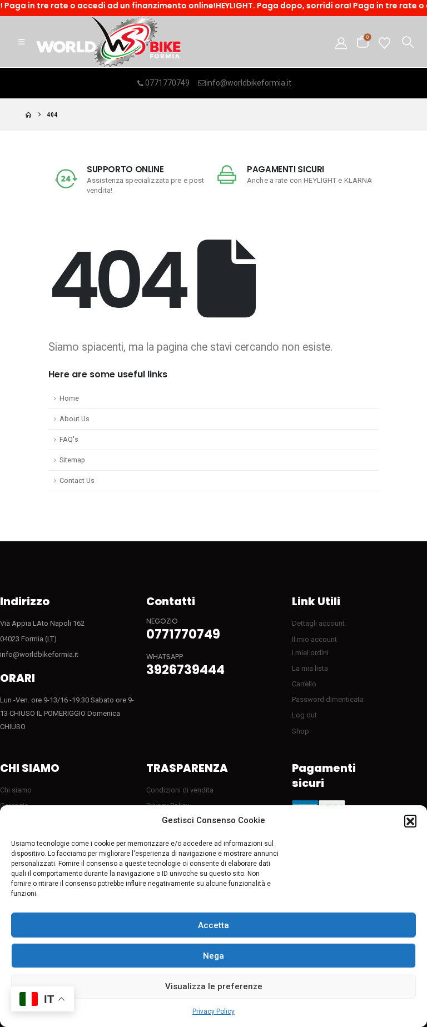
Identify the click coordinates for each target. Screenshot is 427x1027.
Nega (213, 956)
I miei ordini (310, 653)
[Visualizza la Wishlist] (384, 42)
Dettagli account (318, 623)
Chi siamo (16, 790)
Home (69, 398)
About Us (74, 419)
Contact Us (77, 480)
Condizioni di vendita (180, 790)
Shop (300, 731)
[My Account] (341, 42)
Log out (304, 715)
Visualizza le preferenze (213, 986)
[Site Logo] (108, 41)
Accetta (213, 925)
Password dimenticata (328, 699)
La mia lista (310, 668)
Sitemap (72, 460)
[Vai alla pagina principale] (28, 115)
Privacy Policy (213, 1011)
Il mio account (314, 639)
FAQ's (68, 439)
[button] (410, 820)
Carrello (304, 684)
